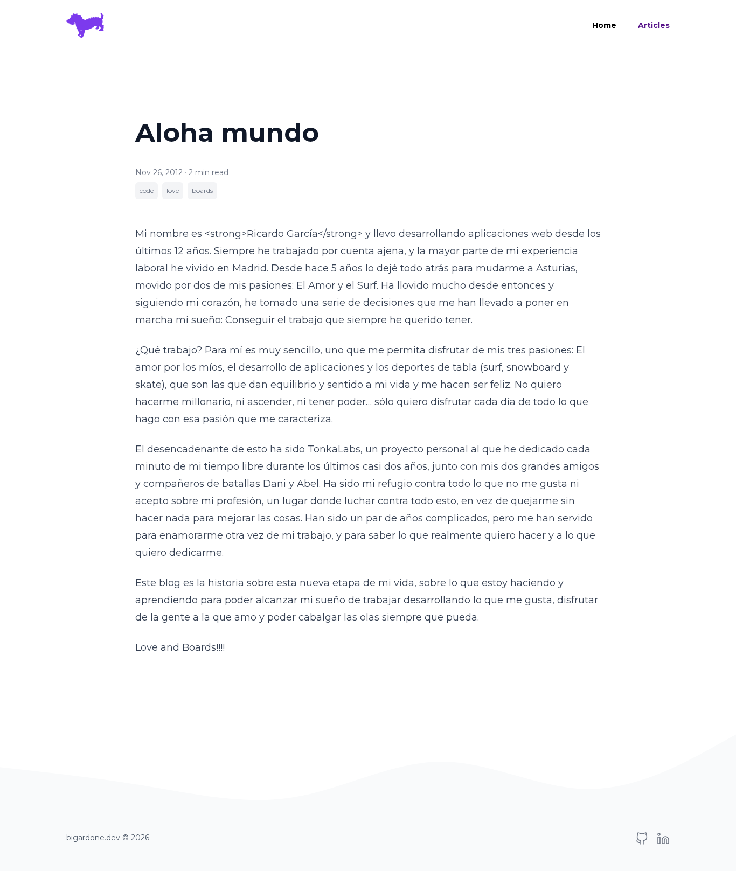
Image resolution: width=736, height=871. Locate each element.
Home (604, 25)
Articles (654, 25)
